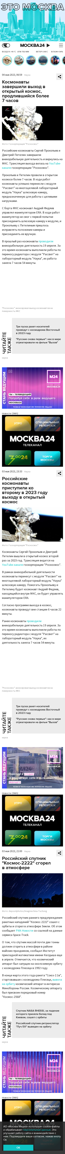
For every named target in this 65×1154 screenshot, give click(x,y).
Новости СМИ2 (10, 413)
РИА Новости (24, 931)
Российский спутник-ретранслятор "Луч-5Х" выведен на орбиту (37, 1025)
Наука (27, 75)
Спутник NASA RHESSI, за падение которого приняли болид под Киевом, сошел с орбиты (37, 1014)
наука (5, 358)
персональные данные (37, 1129)
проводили (46, 241)
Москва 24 (32, 45)
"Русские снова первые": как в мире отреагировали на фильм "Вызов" (38, 341)
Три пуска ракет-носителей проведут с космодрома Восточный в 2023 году (38, 330)
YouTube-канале (12, 565)
